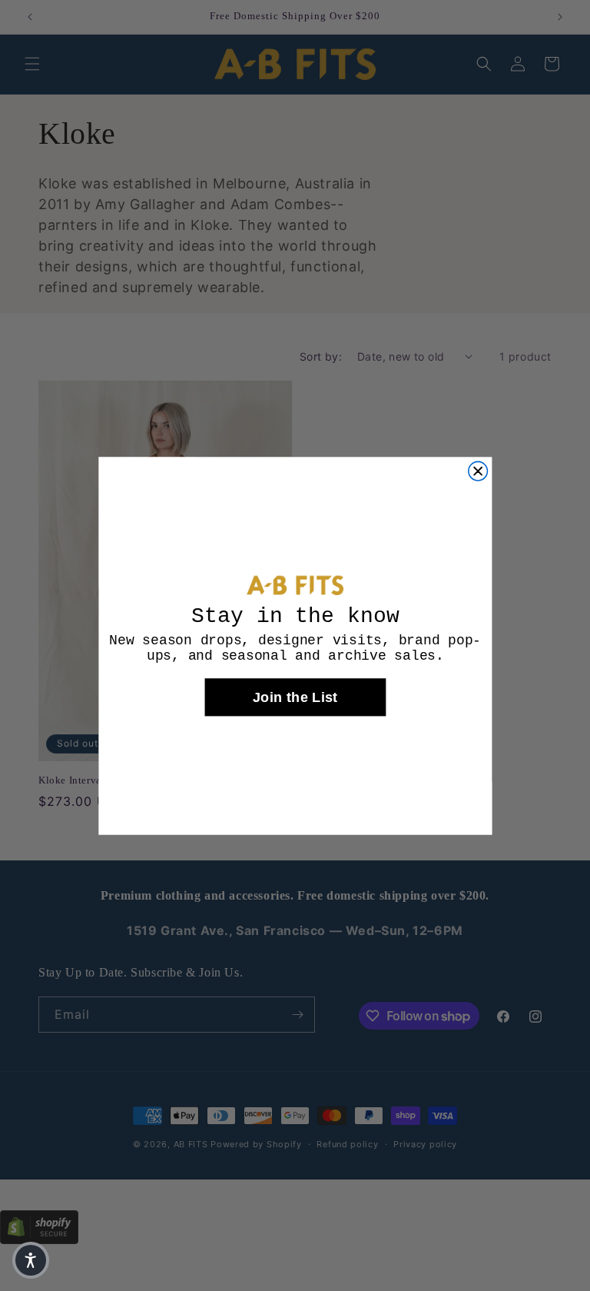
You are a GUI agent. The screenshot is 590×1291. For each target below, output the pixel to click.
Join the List (295, 696)
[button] (30, 1260)
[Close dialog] (477, 471)
